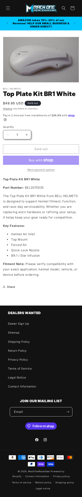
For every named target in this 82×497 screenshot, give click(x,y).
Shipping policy (64, 482)
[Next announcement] (74, 23)
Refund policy (43, 482)
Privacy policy (61, 476)
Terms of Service (20, 368)
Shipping (7, 108)
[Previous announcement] (7, 23)
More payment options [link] (41, 169)
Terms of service (21, 482)
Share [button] (11, 286)
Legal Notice (17, 377)
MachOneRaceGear (39, 471)
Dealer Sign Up (18, 323)
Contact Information (22, 386)
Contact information (37, 476)
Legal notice (43, 488)
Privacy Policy (18, 359)
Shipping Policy (19, 341)
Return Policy (17, 350)
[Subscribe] (67, 411)
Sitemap (14, 332)
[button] (8, 8)
